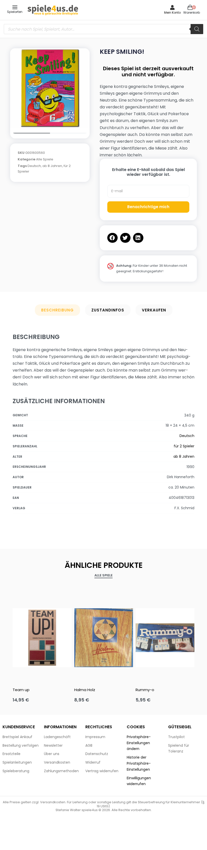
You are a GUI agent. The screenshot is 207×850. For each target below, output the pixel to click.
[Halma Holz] (103, 637)
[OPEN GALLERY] (50, 88)
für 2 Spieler (184, 446)
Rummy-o (145, 689)
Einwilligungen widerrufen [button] (139, 781)
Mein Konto (172, 12)
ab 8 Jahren (52, 165)
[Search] (197, 29)
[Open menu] (15, 7)
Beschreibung (57, 310)
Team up (21, 689)
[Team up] (42, 637)
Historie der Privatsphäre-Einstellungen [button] (139, 763)
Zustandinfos (107, 310)
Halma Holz (84, 689)
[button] (112, 238)
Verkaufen (154, 310)
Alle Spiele (44, 159)
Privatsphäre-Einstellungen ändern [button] (139, 742)
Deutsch (34, 165)
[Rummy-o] (165, 637)
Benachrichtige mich (148, 206)
